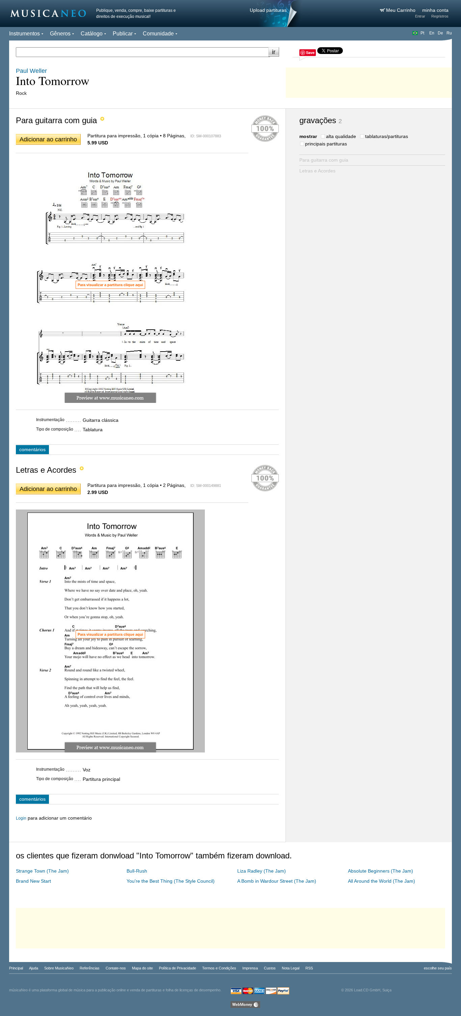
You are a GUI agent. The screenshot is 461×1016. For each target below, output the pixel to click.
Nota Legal (290, 968)
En (431, 33)
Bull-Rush (137, 871)
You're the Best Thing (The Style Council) (171, 881)
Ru (449, 33)
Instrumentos (24, 33)
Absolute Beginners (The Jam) (380, 871)
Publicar (123, 33)
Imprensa (250, 968)
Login (21, 818)
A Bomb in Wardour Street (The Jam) (276, 881)
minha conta (435, 10)
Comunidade (158, 33)
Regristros (440, 16)
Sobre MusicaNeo (59, 968)
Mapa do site (142, 968)
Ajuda (33, 968)
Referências (90, 968)
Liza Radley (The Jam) (261, 871)
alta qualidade (341, 136)
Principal (16, 968)
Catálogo (92, 33)
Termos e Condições (219, 968)
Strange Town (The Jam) (42, 871)
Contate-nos (116, 968)
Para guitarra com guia (323, 160)
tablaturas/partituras (386, 136)
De (440, 33)
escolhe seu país (438, 968)
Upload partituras (268, 10)
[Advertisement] (368, 81)
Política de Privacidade (177, 968)
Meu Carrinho (401, 10)
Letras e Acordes (317, 170)
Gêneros (60, 33)
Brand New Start (33, 881)
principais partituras (326, 144)
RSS (309, 968)
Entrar (420, 16)
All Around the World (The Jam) (381, 881)
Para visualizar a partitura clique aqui (110, 285)
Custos (270, 968)
